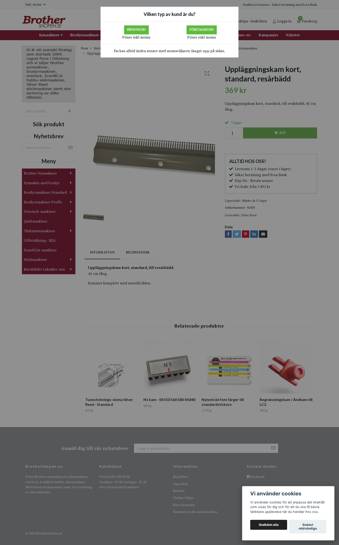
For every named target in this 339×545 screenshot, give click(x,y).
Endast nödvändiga (308, 526)
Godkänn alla (269, 525)
